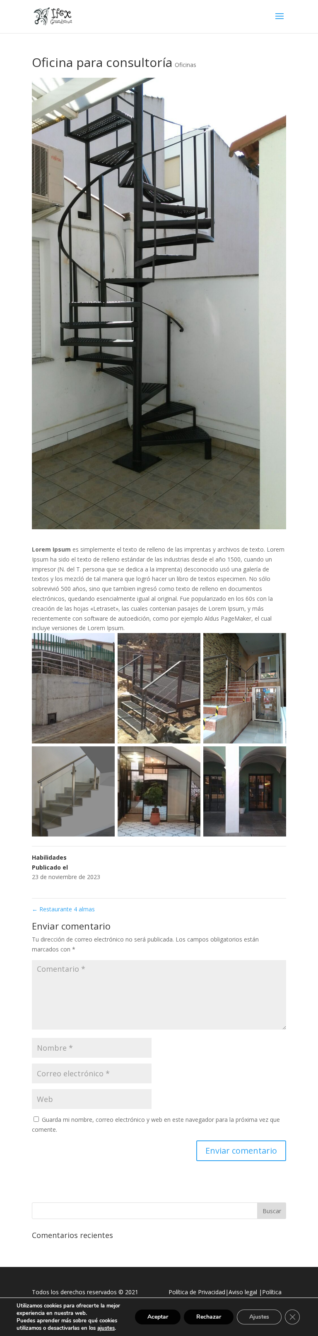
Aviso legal (243, 1292)
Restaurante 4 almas (63, 909)
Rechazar (208, 1317)
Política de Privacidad (197, 1292)
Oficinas (185, 65)
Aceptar (157, 1317)
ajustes (106, 1328)
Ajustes (259, 1317)
